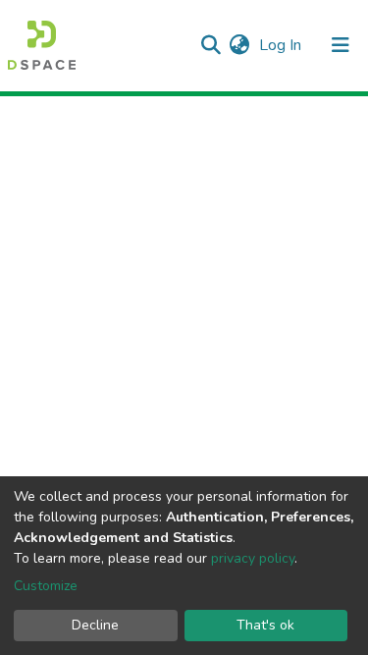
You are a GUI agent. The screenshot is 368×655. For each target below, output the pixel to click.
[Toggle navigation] (340, 45)
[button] (239, 45)
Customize (46, 585)
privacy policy (252, 558)
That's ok (265, 625)
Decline (95, 625)
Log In (282, 45)
